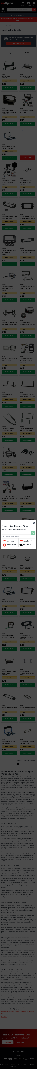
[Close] (34, 523)
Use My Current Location (12, 536)
